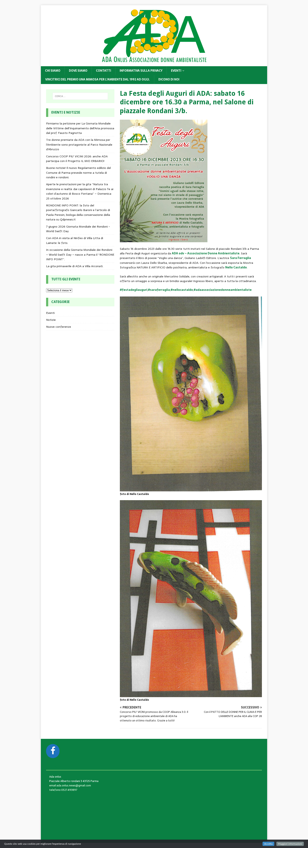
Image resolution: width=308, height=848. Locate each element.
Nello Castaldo (236, 267)
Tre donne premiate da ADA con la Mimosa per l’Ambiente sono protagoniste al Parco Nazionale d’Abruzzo (79, 144)
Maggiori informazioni (290, 844)
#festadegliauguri (133, 289)
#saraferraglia (159, 289)
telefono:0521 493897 (63, 790)
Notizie (51, 319)
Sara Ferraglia (240, 258)
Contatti (103, 70)
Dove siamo (78, 70)
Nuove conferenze (58, 326)
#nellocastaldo (182, 289)
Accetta (268, 844)
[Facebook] (53, 751)
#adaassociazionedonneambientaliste (223, 289)
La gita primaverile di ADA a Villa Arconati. (74, 266)
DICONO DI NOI (168, 79)
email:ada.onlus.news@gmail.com (70, 785)
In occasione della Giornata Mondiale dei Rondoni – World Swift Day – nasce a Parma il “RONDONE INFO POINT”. (80, 254)
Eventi (176, 70)
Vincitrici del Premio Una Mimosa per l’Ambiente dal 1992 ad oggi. (97, 79)
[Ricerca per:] (80, 96)
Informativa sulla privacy (141, 70)
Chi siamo (52, 70)
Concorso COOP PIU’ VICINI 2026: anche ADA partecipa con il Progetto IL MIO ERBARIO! (77, 158)
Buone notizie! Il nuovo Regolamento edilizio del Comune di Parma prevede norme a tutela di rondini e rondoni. (78, 173)
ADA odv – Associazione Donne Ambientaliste (205, 253)
